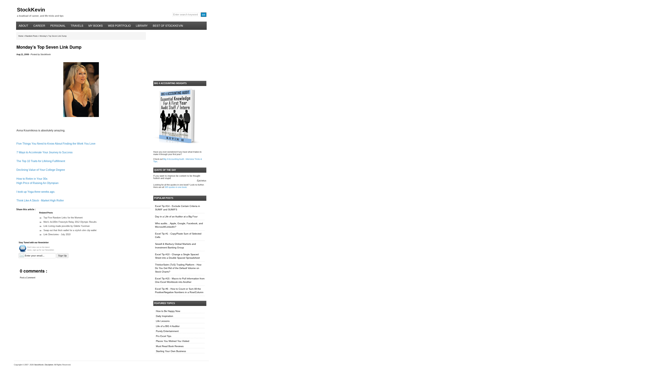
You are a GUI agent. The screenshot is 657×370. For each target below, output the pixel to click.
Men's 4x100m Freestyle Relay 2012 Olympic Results (70, 222)
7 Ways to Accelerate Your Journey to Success (44, 152)
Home (21, 36)
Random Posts (31, 36)
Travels (77, 26)
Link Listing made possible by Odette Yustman (66, 226)
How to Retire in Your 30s (31, 178)
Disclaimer (49, 365)
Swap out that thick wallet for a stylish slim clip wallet (69, 230)
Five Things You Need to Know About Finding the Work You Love (55, 143)
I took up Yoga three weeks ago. (35, 191)
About (23, 26)
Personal (58, 26)
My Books (95, 26)
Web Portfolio (119, 26)
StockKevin (31, 10)
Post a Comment (27, 277)
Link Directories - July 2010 (56, 234)
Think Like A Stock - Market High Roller (40, 200)
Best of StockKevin (168, 26)
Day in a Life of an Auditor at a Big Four (176, 216)
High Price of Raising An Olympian (37, 183)
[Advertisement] (179, 54)
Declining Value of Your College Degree (40, 169)
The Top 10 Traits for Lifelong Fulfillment (40, 161)
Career (39, 26)
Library (142, 26)
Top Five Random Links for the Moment (63, 217)
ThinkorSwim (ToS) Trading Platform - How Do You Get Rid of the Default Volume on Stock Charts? (178, 268)
